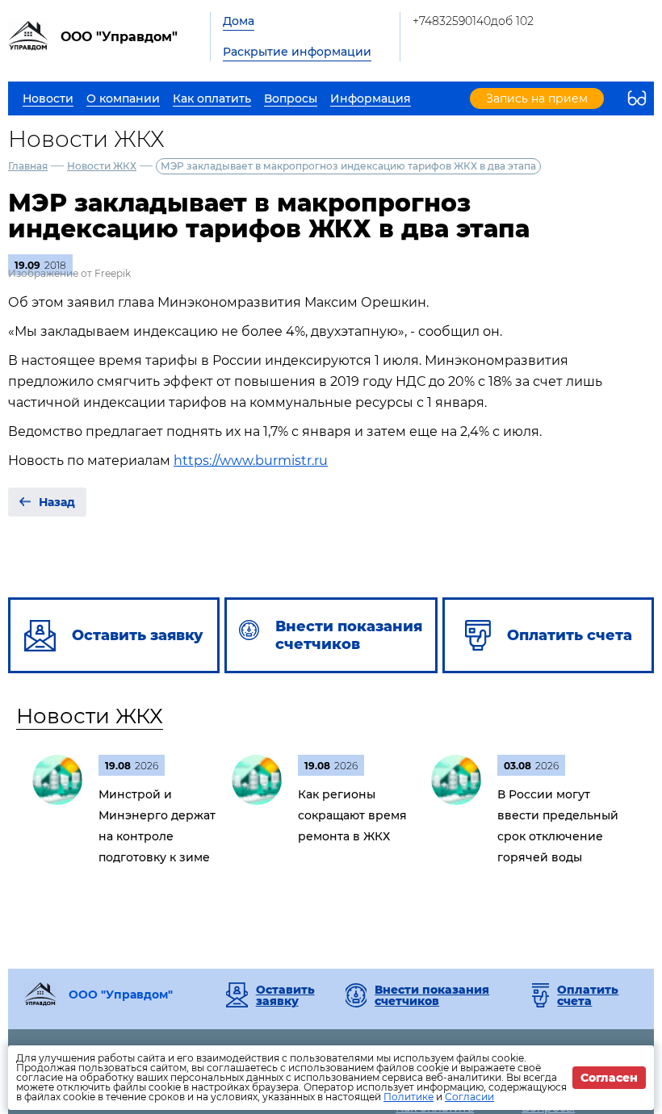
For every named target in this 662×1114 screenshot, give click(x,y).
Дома (238, 21)
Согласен (609, 1077)
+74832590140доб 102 (473, 21)
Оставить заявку (285, 995)
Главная (28, 166)
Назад (57, 502)
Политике (408, 1097)
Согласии (469, 1097)
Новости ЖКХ (101, 166)
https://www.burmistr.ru (251, 460)
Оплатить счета (587, 995)
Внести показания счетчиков (432, 995)
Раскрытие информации (297, 51)
